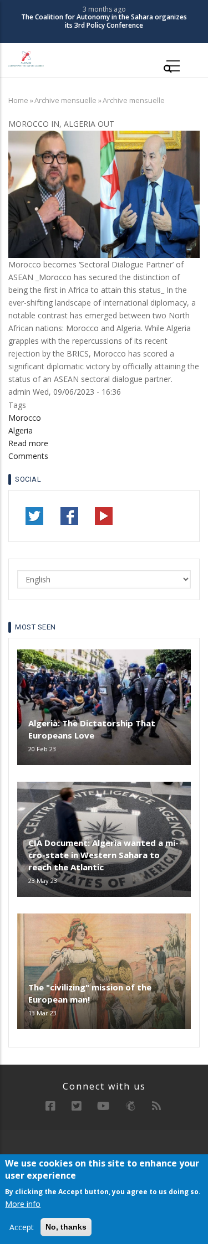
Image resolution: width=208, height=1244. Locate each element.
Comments (28, 456)
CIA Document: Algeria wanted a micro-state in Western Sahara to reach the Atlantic (103, 855)
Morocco (24, 417)
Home (18, 100)
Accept (21, 1227)
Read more (28, 443)
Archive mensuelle (65, 100)
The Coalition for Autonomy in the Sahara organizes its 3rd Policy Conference (104, 21)
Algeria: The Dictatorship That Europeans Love (91, 729)
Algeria (20, 430)
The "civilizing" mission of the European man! (89, 993)
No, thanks (66, 1226)
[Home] (26, 58)
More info (22, 1204)
